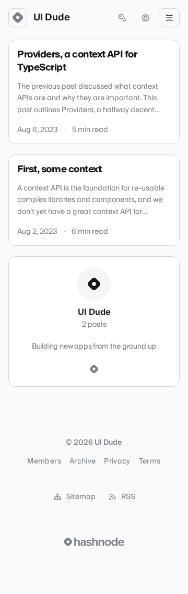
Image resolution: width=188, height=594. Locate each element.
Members (44, 461)
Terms (150, 461)
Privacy (117, 461)
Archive (82, 461)
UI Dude (51, 17)
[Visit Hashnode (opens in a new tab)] (94, 541)
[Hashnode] (94, 369)
